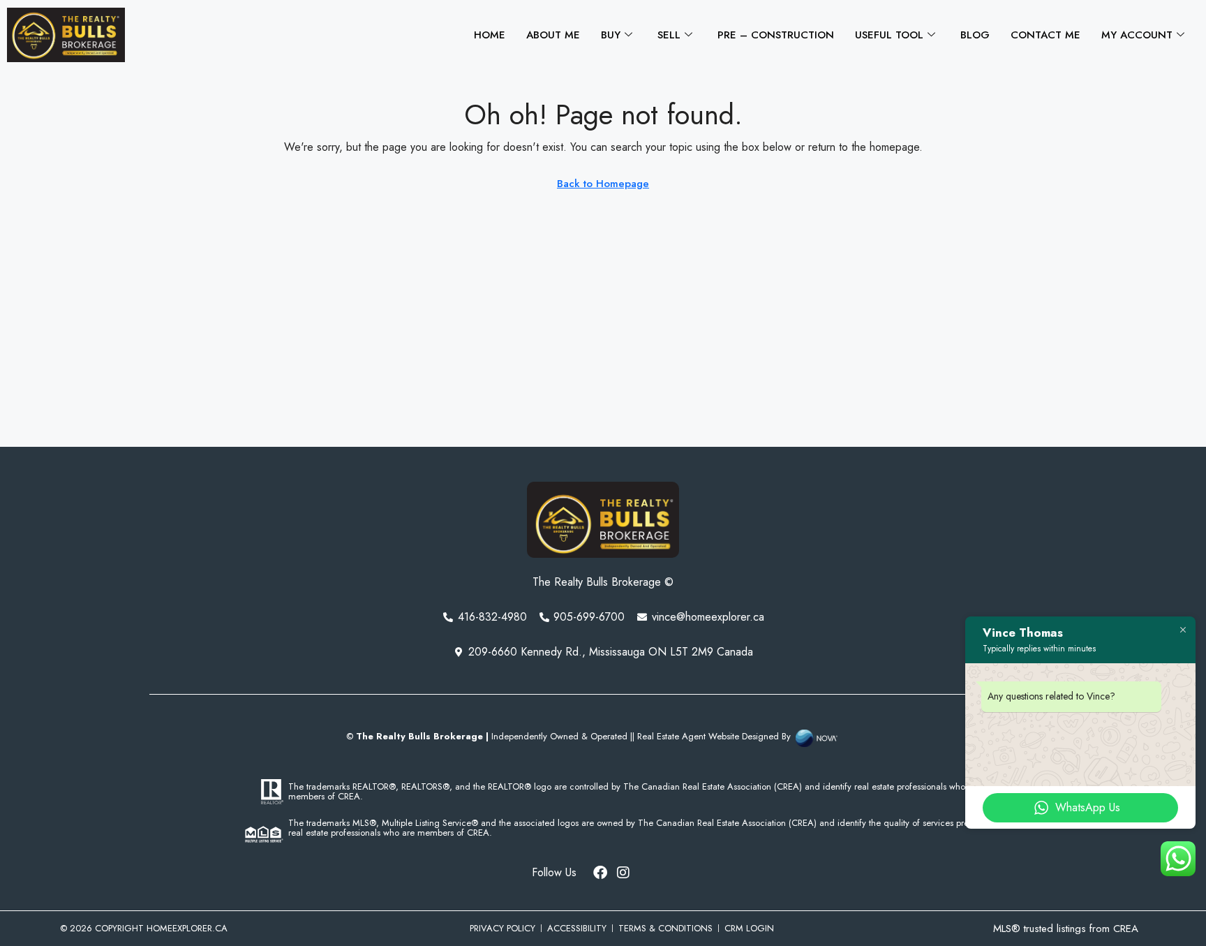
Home (489, 35)
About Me (553, 35)
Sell (668, 35)
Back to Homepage (603, 183)
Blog (975, 35)
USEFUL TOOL (889, 35)
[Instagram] (623, 872)
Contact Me (1045, 35)
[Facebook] (600, 872)
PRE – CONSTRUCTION (775, 35)
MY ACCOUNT (1136, 35)
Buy (610, 35)
